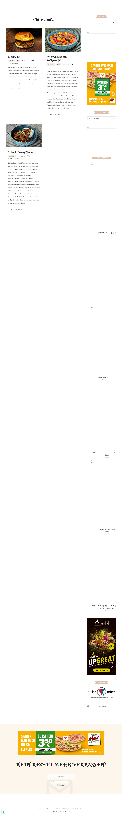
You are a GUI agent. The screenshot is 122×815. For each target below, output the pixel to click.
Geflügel (12, 156)
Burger (11, 60)
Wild (58, 64)
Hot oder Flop (65, 4)
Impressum (66, 808)
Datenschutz (77, 808)
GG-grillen (55, 808)
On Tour (75, 4)
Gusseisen (51, 64)
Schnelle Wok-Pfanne (20, 152)
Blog (41, 4)
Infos (81, 4)
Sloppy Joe (14, 56)
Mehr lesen (15, 89)
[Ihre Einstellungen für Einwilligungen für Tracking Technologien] (3, 811)
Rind (18, 60)
